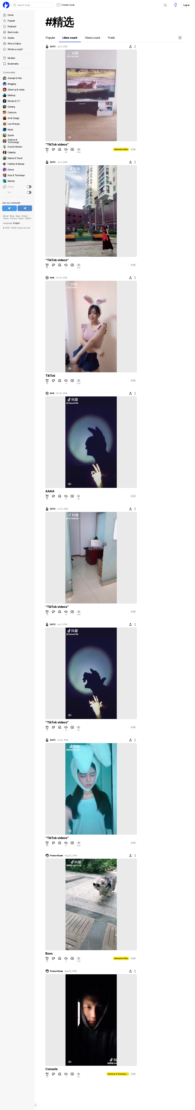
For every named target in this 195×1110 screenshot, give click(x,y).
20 (133, 149)
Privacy (13, 218)
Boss (49, 953)
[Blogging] (17, 84)
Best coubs (13, 32)
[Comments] (59, 149)
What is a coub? (15, 49)
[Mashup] (17, 95)
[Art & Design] (17, 118)
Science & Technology (118, 1074)
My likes (11, 58)
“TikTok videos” (57, 144)
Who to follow (14, 43)
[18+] (29, 192)
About (5, 216)
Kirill (52, 278)
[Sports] (17, 135)
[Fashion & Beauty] (17, 164)
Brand (24, 216)
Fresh (111, 37)
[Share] (130, 46)
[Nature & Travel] (17, 158)
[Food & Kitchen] (17, 147)
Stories (11, 37)
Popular (11, 20)
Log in (186, 5)
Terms (6, 218)
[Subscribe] (29, 186)
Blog (12, 216)
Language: (11, 223)
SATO (53, 47)
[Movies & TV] (17, 101)
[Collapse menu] (35, 1105)
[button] (180, 37)
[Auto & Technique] (17, 175)
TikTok (50, 375)
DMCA (28, 218)
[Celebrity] (17, 152)
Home (10, 15)
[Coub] (6, 5)
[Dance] (17, 169)
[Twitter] (9, 208)
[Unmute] (69, 137)
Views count (92, 37)
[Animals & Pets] (17, 78)
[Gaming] (17, 107)
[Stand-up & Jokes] (17, 89)
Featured (12, 26)
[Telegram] (25, 208)
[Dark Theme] (165, 5)
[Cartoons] (17, 112)
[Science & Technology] (17, 141)
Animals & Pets (121, 149)
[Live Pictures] (17, 124)
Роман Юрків (56, 856)
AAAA (49, 491)
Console (51, 1069)
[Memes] (17, 181)
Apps (18, 216)
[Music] (17, 129)
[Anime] (17, 187)
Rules (21, 218)
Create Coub (68, 4)
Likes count (70, 37)
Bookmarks (13, 63)
